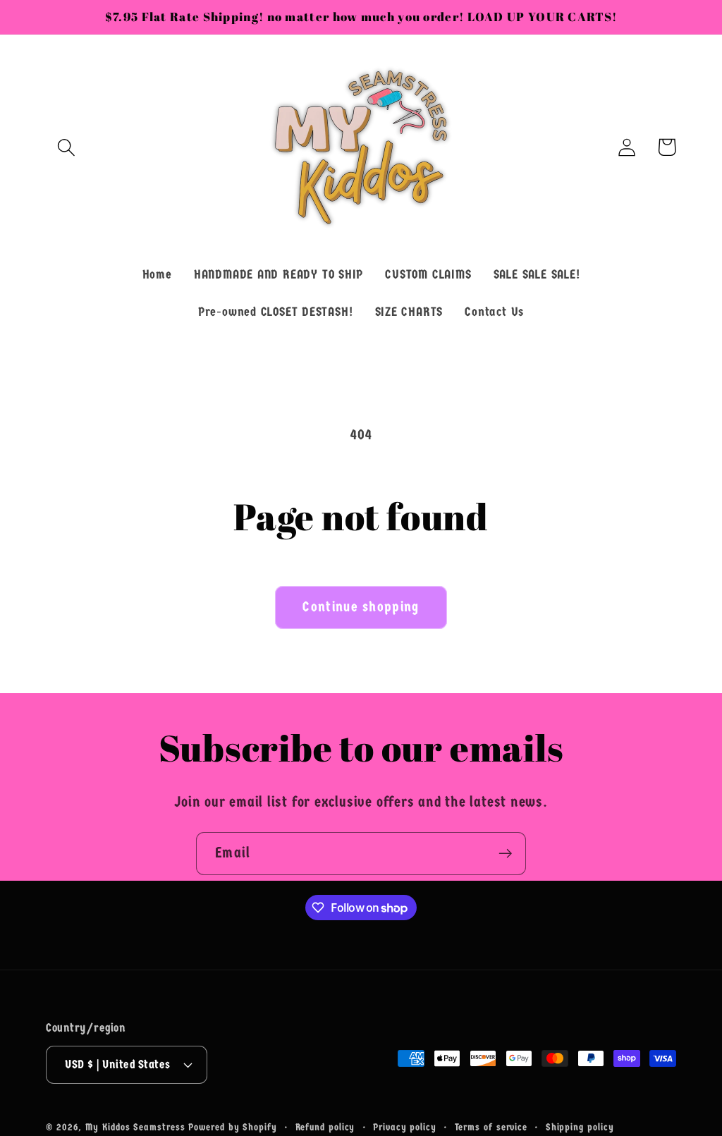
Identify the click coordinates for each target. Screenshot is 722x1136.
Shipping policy (580, 1127)
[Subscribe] (505, 853)
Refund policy (325, 1127)
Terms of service (491, 1127)
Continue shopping (360, 607)
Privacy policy (404, 1127)
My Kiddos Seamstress (136, 1127)
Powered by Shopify (232, 1127)
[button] (66, 147)
